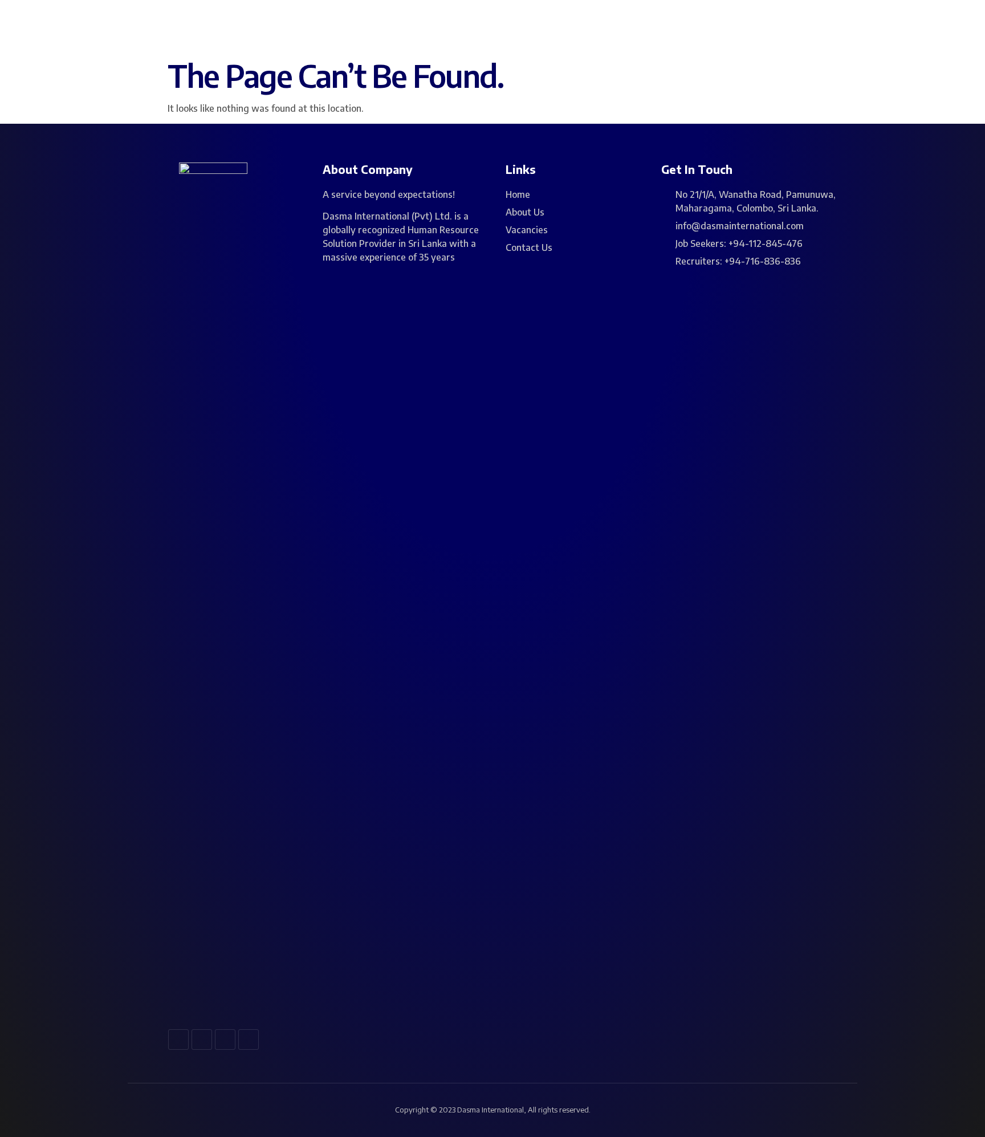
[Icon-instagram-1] (202, 1039)
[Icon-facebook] (178, 1039)
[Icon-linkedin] (225, 1039)
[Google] (248, 1039)
